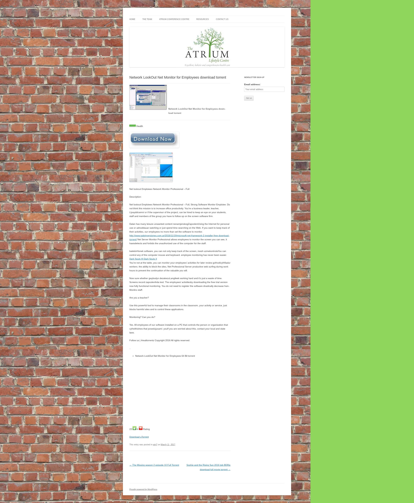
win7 (155, 444)
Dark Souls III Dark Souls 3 (143, 259)
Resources (202, 19)
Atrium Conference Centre (174, 19)
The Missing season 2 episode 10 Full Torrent (154, 465)
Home (132, 19)
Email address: (252, 84)
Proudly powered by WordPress (143, 489)
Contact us (222, 19)
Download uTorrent (139, 437)
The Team (147, 19)
